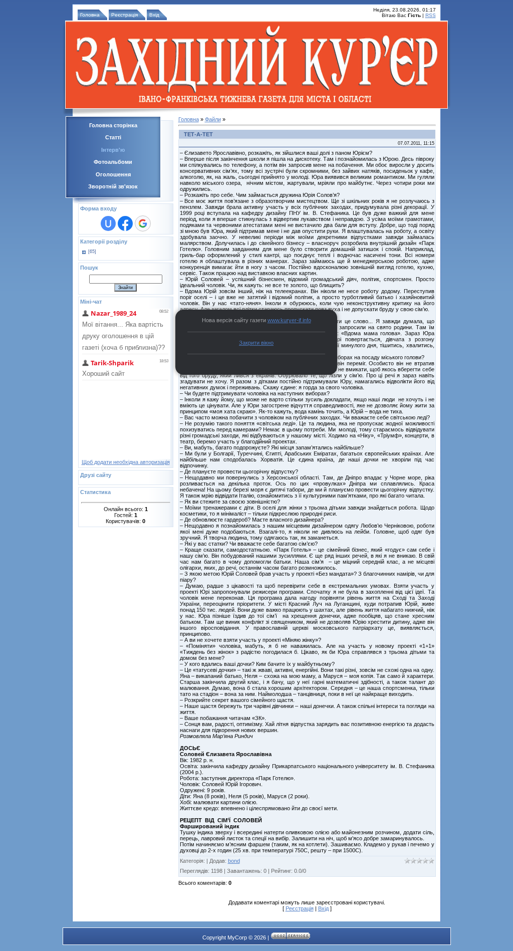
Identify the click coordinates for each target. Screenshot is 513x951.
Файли (213, 119)
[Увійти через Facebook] (125, 223)
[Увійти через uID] (108, 223)
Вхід (154, 15)
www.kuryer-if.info (289, 320)
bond (234, 861)
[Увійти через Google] (143, 223)
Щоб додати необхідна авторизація (126, 462)
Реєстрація (124, 15)
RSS (430, 15)
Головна (90, 15)
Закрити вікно (256, 343)
